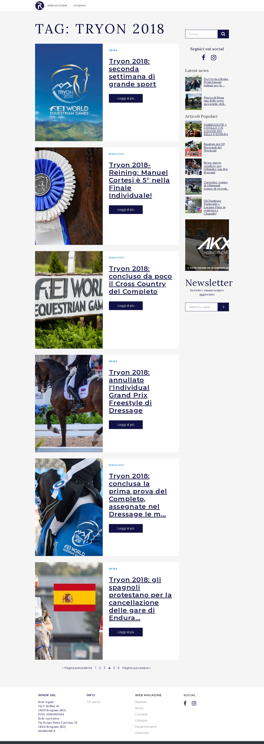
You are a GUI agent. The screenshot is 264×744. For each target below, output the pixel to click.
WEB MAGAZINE (57, 5)
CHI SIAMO (79, 5)
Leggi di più (125, 98)
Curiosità (141, 714)
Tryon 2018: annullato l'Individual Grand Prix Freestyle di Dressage (130, 391)
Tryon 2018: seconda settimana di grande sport (132, 72)
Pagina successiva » (136, 668)
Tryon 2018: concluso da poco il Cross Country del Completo (140, 279)
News (113, 50)
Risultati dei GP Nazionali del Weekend (214, 147)
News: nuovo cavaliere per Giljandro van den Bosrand (216, 167)
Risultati (116, 154)
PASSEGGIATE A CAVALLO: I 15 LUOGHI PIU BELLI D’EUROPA (216, 129)
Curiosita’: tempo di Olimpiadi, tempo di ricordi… (216, 185)
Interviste (142, 733)
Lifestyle (141, 720)
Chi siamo (94, 702)
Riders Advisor (39, 5)
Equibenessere (146, 727)
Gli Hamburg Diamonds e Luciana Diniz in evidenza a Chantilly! (214, 207)
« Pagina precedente (77, 668)
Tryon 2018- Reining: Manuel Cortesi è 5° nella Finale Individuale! (139, 180)
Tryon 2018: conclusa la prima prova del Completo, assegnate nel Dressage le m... (138, 495)
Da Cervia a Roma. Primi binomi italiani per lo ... (216, 82)
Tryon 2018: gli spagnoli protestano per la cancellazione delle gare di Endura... (140, 599)
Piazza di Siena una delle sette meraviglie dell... (215, 101)
